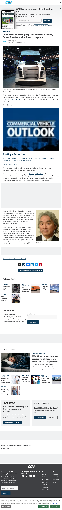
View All (52, 417)
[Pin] (40, 264)
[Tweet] (36, 264)
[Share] (28, 264)
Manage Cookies (6, 506)
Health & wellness (4, 387)
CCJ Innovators (25, 284)
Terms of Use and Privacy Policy (41, 24)
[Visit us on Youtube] (34, 476)
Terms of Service (46, 25)
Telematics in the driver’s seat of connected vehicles (6, 288)
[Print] (19, 264)
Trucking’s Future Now (36, 174)
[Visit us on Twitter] (26, 476)
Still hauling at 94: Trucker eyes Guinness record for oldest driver (5, 392)
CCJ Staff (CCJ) (11, 41)
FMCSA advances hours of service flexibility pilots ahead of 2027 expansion (45, 359)
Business (6, 31)
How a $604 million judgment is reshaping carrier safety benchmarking (45, 380)
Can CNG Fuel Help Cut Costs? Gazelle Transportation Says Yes (46, 410)
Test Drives (25, 375)
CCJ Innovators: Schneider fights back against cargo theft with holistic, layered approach (26, 289)
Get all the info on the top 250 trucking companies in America (15, 409)
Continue (33, 322)
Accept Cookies (43, 506)
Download (40, 417)
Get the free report (12, 422)
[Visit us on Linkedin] (30, 476)
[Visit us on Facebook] (22, 476)
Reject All (54, 506)
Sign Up (5, 493)
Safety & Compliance (38, 353)
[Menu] (2, 3)
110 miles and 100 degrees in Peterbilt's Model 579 (25, 379)
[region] (31, 504)
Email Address (31, 314)
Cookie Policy (54, 503)
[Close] (59, 500)
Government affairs (5, 376)
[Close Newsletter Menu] (60, 9)
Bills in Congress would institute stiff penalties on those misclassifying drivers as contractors (5, 298)
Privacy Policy (38, 25)
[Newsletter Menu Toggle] (60, 3)
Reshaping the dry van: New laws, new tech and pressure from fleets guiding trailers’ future (45, 288)
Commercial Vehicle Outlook (12, 99)
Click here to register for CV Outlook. (14, 259)
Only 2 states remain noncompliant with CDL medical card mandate (5, 380)
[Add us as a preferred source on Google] (23, 264)
